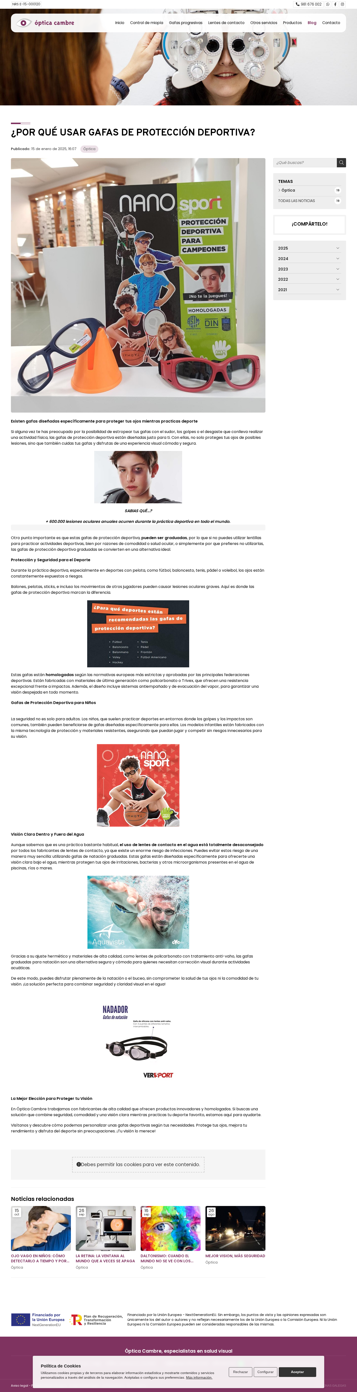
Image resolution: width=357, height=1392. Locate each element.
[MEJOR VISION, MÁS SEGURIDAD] (235, 1228)
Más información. (199, 1377)
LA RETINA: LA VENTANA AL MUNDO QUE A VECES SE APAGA (105, 1258)
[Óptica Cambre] (45, 22)
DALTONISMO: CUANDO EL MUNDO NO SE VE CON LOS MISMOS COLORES (166, 1258)
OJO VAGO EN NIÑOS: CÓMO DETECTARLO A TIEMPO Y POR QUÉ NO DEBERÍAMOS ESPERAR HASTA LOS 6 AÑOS (39, 1258)
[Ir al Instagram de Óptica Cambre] (342, 4)
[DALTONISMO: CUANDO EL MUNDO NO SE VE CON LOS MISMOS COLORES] (171, 1228)
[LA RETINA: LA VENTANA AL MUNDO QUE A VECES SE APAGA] (106, 1228)
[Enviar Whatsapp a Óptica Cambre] (328, 4)
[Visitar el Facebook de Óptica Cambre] (335, 4)
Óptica (89, 148)
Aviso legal (19, 1386)
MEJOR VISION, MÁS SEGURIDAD (235, 1255)
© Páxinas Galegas (331, 1385)
